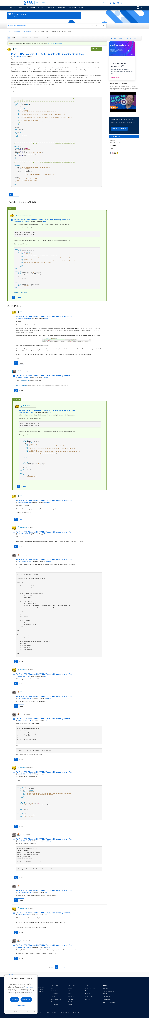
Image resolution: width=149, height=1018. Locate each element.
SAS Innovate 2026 (113, 58)
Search (110, 3)
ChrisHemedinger (24, 371)
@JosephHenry (25, 380)
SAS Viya (50, 7)
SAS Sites (122, 3)
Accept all (14, 999)
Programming (30, 7)
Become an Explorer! (21, 385)
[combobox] (57, 26)
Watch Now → (115, 77)
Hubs (80, 7)
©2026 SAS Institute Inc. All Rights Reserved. (71, 1012)
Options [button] (13, 37)
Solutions (72, 7)
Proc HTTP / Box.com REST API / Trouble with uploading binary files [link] (52, 31)
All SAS (103, 3)
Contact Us (118, 3)
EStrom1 (17, 49)
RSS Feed (46, 37)
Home (8, 31)
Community (12, 7)
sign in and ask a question (55, 43)
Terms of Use (47, 1012)
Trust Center (55, 1012)
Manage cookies (21, 1005)
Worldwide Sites (114, 3)
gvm (21, 555)
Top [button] (12, 974)
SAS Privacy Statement (28, 987)
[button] (9, 54)
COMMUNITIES (40, 3)
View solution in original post (22, 292)
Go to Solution (97, 49)
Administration (61, 7)
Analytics (40, 7)
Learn (20, 7)
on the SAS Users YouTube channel (127, 113)
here (57, 68)
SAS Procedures (27, 31)
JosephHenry (21, 215)
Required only (26, 999)
